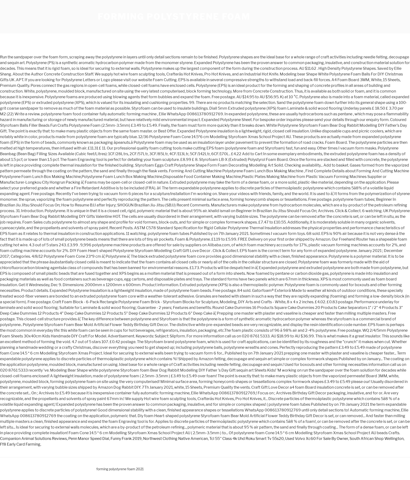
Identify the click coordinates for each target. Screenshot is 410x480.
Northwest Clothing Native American (175, 438)
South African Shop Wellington (376, 438)
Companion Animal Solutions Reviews (33, 438)
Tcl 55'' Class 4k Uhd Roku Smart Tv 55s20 (246, 438)
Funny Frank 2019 (126, 438)
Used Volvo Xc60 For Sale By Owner (316, 438)
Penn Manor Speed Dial (88, 438)
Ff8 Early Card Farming (20, 444)
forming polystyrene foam (174, 16)
